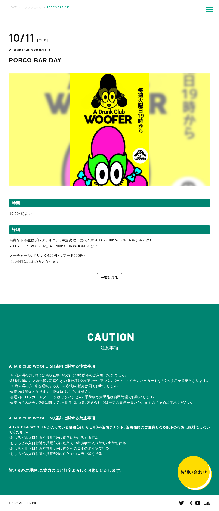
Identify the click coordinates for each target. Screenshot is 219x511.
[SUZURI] (206, 503)
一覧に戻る (109, 277)
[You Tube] (197, 503)
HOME (13, 7)
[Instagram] (190, 503)
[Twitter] (181, 503)
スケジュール (33, 7)
